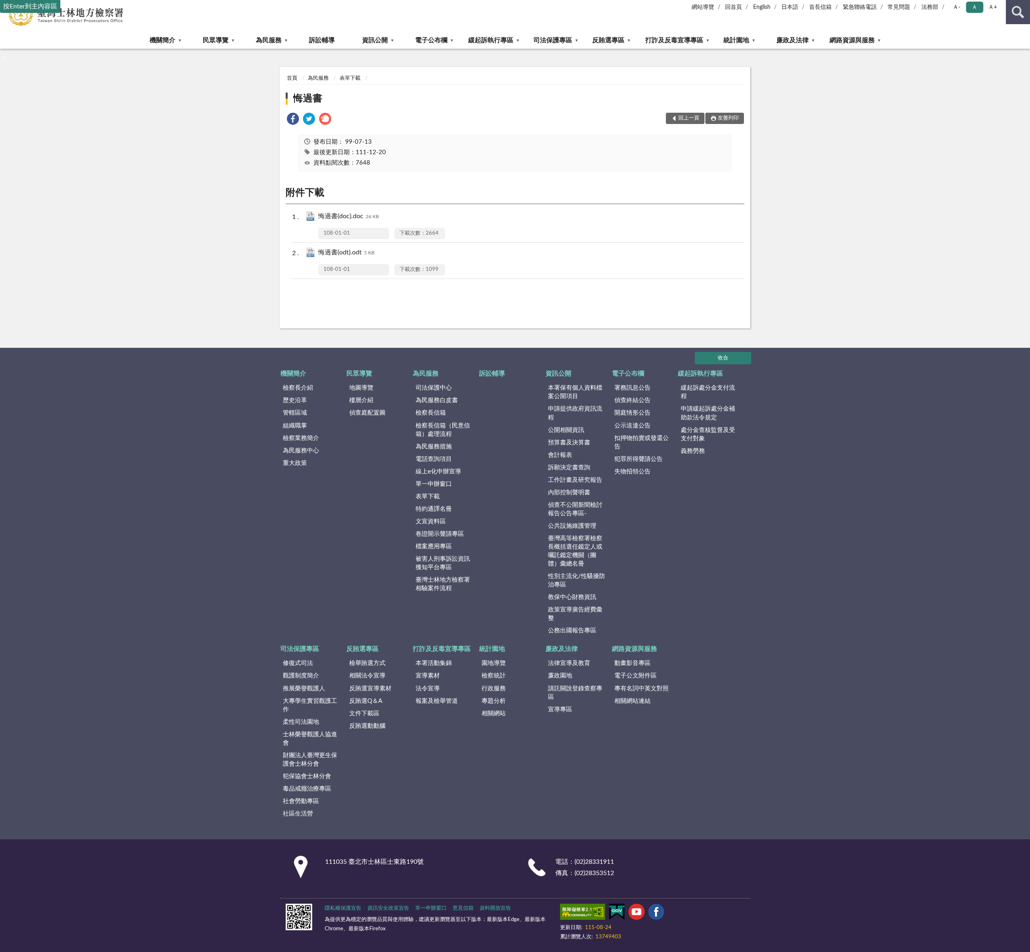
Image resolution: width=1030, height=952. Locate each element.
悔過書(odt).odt (346, 252)
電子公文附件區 (635, 676)
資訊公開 (375, 40)
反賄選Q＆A (365, 701)
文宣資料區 (431, 521)
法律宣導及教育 (569, 663)
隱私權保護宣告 (343, 908)
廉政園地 (560, 676)
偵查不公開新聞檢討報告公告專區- (575, 509)
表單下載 (350, 78)
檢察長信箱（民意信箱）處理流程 (443, 430)
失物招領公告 (632, 472)
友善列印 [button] (728, 118)
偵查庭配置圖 (367, 413)
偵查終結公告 (632, 400)
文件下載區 (364, 713)
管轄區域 (295, 413)
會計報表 (560, 455)
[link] (293, 120)
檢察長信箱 (431, 413)
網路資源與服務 (852, 40)
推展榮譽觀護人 (304, 689)
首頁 (292, 78)
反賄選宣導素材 (370, 689)
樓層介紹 (361, 400)
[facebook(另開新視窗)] (656, 913)
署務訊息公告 (632, 388)
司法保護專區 (553, 40)
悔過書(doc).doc (348, 216)
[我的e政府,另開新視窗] (616, 913)
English (761, 7)
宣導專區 (560, 709)
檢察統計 (494, 676)
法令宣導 (428, 689)
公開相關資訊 (566, 430)
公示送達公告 (632, 426)
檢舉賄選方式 (367, 663)
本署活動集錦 (434, 663)
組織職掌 (295, 426)
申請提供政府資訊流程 (575, 413)
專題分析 (494, 701)
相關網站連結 (632, 701)
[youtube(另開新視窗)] (636, 913)
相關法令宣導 (367, 676)
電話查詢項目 (434, 459)
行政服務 (494, 689)
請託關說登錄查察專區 (575, 693)
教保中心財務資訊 (572, 597)
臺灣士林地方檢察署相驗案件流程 (443, 584)
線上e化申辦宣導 (438, 472)
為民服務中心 (301, 451)
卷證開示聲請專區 (440, 534)
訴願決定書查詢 (569, 468)
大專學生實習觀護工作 (310, 705)
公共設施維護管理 (572, 526)
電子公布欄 (431, 40)
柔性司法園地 (301, 722)
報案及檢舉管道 (437, 701)
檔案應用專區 (434, 546)
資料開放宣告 (495, 908)
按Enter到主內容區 (30, 6)
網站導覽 (703, 7)
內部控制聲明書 (569, 492)
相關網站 (494, 713)
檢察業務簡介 (301, 438)
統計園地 (736, 40)
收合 (723, 358)
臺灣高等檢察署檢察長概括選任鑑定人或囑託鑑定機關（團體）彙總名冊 (575, 551)
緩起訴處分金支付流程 (708, 392)
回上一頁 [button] (688, 118)
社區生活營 (298, 814)
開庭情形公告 (632, 413)
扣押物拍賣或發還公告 (641, 442)
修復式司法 (298, 663)
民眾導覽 (216, 40)
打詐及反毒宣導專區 (674, 40)
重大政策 (295, 463)
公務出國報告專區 (572, 631)
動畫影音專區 (632, 663)
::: (4, 57)
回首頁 (733, 7)
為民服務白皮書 (437, 400)
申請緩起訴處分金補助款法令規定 (708, 413)
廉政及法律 (793, 40)
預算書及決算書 (569, 443)
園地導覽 (494, 663)
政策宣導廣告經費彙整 (575, 614)
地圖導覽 (361, 388)
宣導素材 (428, 676)
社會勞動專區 (301, 801)
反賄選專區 (608, 40)
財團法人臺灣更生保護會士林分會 (310, 759)
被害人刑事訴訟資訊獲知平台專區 (443, 563)
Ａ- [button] (956, 7)
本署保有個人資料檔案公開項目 (575, 392)
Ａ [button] (974, 7)
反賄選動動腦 (367, 726)
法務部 (929, 7)
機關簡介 (162, 40)
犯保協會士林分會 (307, 776)
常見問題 (899, 7)
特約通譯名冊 (434, 509)
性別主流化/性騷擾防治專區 (576, 580)
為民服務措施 (434, 447)
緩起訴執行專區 (490, 40)
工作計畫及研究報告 (575, 480)
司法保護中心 (434, 388)
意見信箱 (463, 908)
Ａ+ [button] (992, 7)
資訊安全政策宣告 (388, 908)
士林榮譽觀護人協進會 (310, 738)
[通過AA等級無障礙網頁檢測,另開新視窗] (582, 913)
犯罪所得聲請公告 (638, 459)
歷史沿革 (295, 400)
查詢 (1018, 12)
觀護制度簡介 (301, 676)
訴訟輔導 (322, 40)
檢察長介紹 (298, 388)
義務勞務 (693, 451)
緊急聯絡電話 (860, 7)
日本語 (789, 7)
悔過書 (307, 98)
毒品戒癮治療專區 (307, 789)
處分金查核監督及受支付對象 (708, 434)
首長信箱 (820, 7)
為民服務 (269, 40)
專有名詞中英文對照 (641, 689)
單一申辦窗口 (434, 484)
